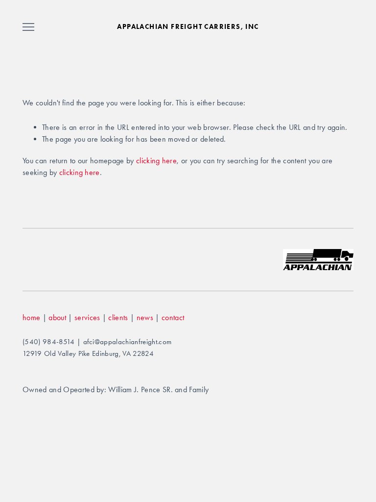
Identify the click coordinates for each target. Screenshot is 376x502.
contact (173, 317)
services (87, 317)
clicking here (156, 160)
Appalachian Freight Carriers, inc (187, 27)
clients (118, 317)
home (31, 317)
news (145, 317)
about (57, 317)
